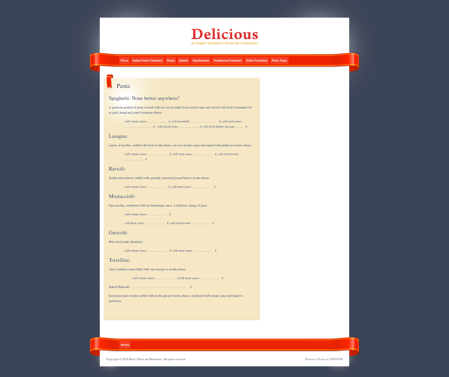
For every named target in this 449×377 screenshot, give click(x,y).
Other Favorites (256, 60)
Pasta (171, 60)
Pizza (124, 60)
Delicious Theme (315, 359)
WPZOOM (336, 359)
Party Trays (279, 60)
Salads (183, 60)
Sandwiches (201, 60)
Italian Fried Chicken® (148, 60)
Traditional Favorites (228, 60)
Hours (125, 344)
